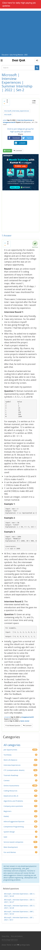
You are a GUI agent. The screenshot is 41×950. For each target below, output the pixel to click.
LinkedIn (22, 143)
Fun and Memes (10, 852)
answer (8, 151)
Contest (6, 780)
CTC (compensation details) (14, 770)
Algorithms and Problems (13, 801)
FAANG (6, 816)
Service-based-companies (13, 842)
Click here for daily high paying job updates (19, 4)
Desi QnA (18, 60)
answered (7, 717)
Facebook (16, 138)
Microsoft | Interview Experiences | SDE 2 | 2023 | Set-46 (19, 907)
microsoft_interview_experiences (16, 111)
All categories (12, 745)
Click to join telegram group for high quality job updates (20, 130)
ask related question (13, 725)
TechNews (8, 755)
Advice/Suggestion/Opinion (14, 821)
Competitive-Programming (14, 827)
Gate (5, 837)
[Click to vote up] (4, 101)
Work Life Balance (10, 760)
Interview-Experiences (24, 120)
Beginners (7, 811)
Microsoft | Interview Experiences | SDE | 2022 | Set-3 (19, 918)
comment (19, 151)
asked (5, 120)
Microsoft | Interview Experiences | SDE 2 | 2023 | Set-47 (19, 901)
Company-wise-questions (13, 806)
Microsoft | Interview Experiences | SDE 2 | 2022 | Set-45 (19, 895)
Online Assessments (11, 786)
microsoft (7, 114)
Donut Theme (6, 945)
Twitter (29, 138)
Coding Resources (10, 791)
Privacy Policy (5, 936)
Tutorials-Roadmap (11, 775)
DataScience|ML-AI (11, 796)
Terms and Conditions (17, 936)
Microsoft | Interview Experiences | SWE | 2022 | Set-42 (19, 912)
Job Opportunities (10, 750)
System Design (9, 832)
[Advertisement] (20, 31)
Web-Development (11, 847)
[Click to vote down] (4, 103)
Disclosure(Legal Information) (10, 940)
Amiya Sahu (25, 945)
